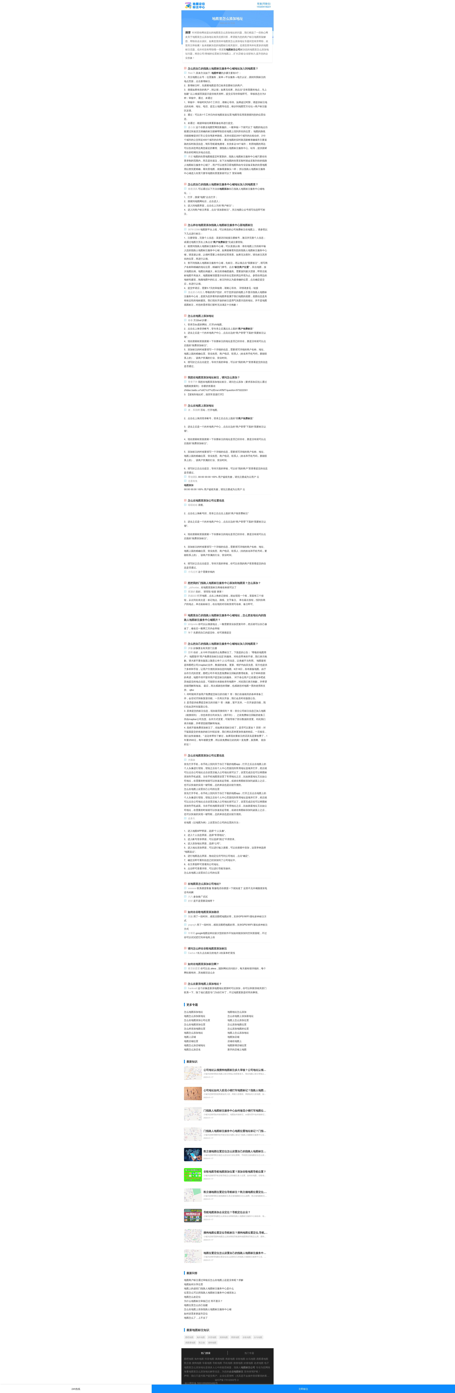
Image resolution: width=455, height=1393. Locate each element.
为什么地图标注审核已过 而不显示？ (203, 1301)
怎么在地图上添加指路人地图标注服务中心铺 (207, 1309)
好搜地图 (248, 1363)
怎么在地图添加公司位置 (197, 1020)
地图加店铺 (233, 1037)
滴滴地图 (224, 1337)
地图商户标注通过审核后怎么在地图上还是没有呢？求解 (213, 1280)
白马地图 (258, 1337)
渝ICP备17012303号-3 (227, 1380)
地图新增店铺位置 (237, 1045)
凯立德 (202, 1342)
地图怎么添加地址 (193, 1032)
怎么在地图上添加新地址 (241, 1016)
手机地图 (227, 1363)
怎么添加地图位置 (237, 1024)
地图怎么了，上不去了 (196, 1317)
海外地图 (201, 1337)
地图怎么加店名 (192, 1049)
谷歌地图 (247, 1337)
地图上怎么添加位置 (238, 1020)
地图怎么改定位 (192, 1296)
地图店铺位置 (191, 1041)
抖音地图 (212, 1337)
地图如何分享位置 (193, 1284)
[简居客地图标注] (194, 5)
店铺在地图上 (235, 1041)
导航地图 (217, 1363)
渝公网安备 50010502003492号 (201, 1383)
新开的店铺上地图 (237, 1049)
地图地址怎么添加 (237, 1012)
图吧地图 (189, 1337)
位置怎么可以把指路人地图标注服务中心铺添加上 (210, 1292)
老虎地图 (258, 1363)
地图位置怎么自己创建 (196, 1305)
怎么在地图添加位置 (194, 1024)
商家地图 (235, 1337)
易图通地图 (190, 1342)
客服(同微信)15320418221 (264, 5)
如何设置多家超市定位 (196, 1313)
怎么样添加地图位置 (194, 1028)
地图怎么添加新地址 (194, 1016)
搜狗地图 (212, 1342)
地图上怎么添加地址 (238, 1032)
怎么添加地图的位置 (238, 1028)
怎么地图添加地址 (193, 1012)
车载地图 (207, 1363)
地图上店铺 (190, 1037)
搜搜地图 (238, 1363)
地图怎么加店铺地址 (194, 1045)
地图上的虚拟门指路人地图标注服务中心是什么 (209, 1288)
